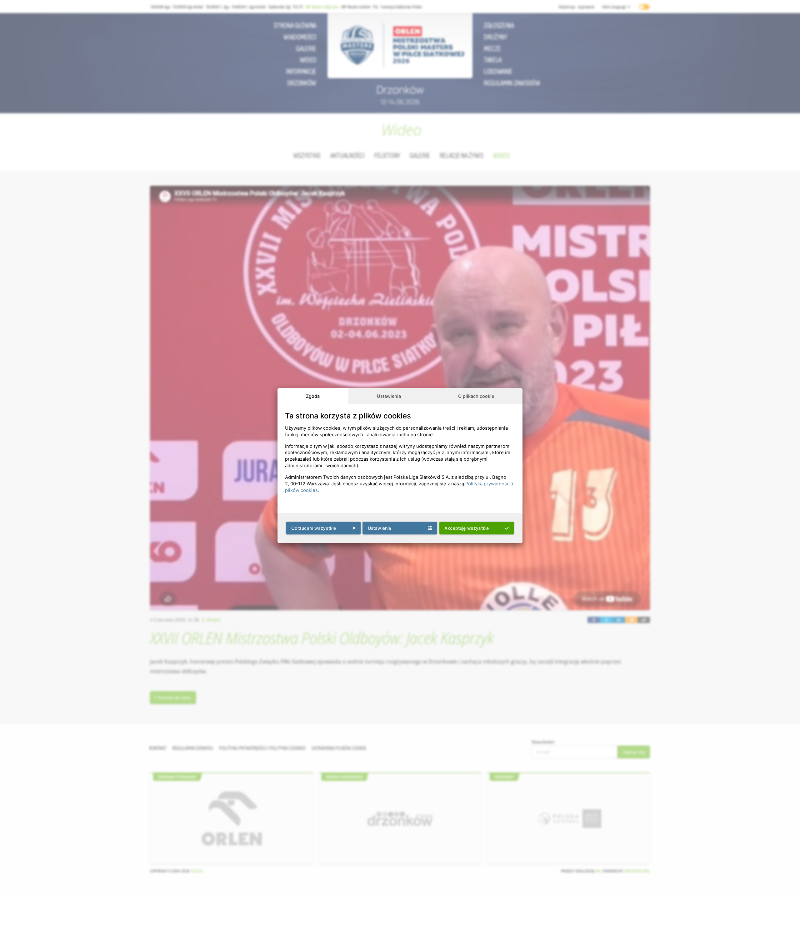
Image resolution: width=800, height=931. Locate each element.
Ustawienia (389, 396)
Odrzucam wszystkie (313, 528)
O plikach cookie (476, 396)
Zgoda (313, 396)
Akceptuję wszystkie (466, 528)
